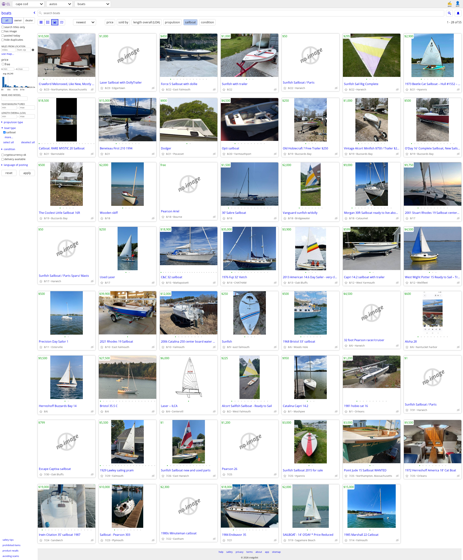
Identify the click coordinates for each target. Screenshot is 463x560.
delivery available (15, 159)
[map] (61, 22)
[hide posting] (92, 89)
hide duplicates (13, 39)
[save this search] (458, 13)
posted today (12, 35)
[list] (41, 22)
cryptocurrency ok (15, 154)
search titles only (14, 27)
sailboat (11, 132)
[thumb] (47, 22)
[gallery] (54, 22)
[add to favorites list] (41, 89)
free (7, 64)
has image (10, 31)
